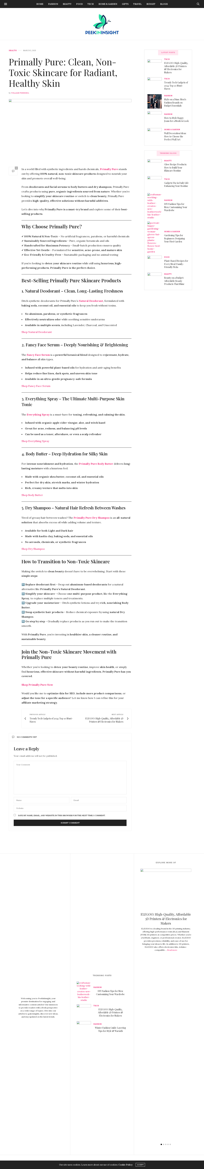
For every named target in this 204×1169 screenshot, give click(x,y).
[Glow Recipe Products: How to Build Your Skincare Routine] (155, 166)
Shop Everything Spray (35, 441)
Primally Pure (109, 169)
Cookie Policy (125, 1164)
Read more (172, 950)
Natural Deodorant (91, 300)
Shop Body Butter (32, 495)
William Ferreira (20, 93)
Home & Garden (107, 4)
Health (13, 50)
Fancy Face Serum (38, 354)
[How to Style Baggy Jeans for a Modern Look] (155, 118)
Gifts (125, 4)
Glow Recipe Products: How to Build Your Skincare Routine (175, 167)
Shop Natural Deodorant (37, 332)
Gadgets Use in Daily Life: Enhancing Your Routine (176, 184)
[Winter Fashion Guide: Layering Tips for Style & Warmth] (85, 1028)
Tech (90, 4)
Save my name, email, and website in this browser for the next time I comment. (61, 815)
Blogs (164, 4)
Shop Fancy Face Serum (36, 386)
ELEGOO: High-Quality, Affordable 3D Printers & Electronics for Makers (176, 67)
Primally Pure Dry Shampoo (92, 517)
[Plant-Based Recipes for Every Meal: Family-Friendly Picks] (155, 263)
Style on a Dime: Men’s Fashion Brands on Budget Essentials (175, 102)
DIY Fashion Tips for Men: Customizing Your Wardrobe (175, 207)
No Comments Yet (27, 737)
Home (39, 4)
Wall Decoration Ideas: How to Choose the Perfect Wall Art (175, 136)
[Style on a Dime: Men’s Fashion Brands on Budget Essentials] (155, 101)
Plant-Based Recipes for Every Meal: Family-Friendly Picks (176, 264)
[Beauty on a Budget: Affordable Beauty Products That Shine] (155, 280)
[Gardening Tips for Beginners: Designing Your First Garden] (155, 237)
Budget (150, 4)
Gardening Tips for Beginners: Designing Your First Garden (174, 238)
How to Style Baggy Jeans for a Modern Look (176, 119)
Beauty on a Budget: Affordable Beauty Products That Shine (174, 281)
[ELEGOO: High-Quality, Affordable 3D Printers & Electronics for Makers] (155, 66)
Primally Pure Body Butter (96, 463)
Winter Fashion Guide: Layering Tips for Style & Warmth (110, 1029)
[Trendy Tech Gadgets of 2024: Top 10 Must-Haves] (155, 84)
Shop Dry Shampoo (33, 548)
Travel (137, 4)
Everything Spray (38, 414)
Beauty (67, 4)
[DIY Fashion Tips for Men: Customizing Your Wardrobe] (155, 206)
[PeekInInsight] (102, 24)
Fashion (53, 4)
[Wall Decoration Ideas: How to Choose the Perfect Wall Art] (155, 135)
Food (79, 4)
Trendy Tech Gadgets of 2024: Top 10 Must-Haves (176, 85)
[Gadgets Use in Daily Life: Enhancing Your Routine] (155, 183)
